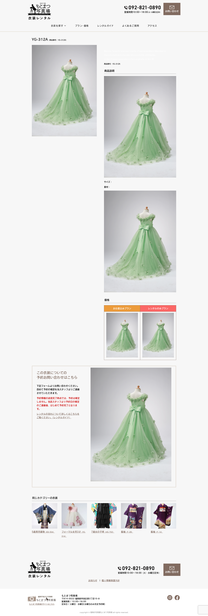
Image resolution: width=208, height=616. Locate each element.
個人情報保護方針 (111, 580)
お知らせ (92, 580)
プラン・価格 (82, 26)
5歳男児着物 (43, 532)
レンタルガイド (105, 26)
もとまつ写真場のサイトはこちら (41, 604)
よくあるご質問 (130, 26)
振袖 (127, 532)
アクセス (152, 26)
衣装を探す (57, 26)
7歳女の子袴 (102, 532)
